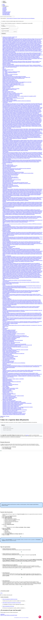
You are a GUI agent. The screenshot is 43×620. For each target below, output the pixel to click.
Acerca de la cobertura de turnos (32, 155)
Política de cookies (3, 615)
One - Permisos (5, 73)
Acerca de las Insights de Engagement (12, 314)
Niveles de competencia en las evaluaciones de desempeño (16, 302)
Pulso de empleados (6, 324)
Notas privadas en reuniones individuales (11, 322)
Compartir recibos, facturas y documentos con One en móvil (12, 93)
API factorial (5, 363)
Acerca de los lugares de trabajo (32, 43)
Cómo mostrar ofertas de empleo (15, 270)
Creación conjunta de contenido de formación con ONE (12, 345)
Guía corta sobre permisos (17, 285)
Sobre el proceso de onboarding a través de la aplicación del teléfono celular (15, 61)
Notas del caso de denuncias (29, 317)
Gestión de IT (5, 368)
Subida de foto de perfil (14, 58)
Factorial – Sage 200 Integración (11, 198)
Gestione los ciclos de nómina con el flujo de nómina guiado (19, 195)
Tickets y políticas (5, 386)
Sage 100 (33, 199)
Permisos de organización (7, 287)
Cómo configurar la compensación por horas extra (18, 113)
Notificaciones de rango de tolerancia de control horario (12, 381)
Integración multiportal (32, 272)
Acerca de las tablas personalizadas (21, 43)
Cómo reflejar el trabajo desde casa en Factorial (10, 121)
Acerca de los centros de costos (8, 209)
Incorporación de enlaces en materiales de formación (11, 337)
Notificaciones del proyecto (7, 379)
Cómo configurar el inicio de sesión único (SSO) (14, 39)
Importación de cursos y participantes (9, 343)
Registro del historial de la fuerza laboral (13, 210)
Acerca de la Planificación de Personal (9, 226)
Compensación (5, 188)
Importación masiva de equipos (30, 251)
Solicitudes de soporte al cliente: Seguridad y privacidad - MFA (13, 407)
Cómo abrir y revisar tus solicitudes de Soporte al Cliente (12, 401)
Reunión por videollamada (32, 321)
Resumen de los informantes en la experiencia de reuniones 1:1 (28, 322)
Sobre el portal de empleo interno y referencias (26, 264)
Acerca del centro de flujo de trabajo (24, 290)
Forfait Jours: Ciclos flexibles (7, 148)
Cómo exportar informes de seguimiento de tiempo (31, 108)
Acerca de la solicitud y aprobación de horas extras (24, 104)
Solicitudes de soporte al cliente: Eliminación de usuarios (12, 408)
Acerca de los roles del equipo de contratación (24, 274)
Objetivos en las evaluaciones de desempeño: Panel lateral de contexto (25, 303)
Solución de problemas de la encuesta (35, 315)
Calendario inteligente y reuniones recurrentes (10, 323)
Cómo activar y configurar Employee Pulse (10, 325)
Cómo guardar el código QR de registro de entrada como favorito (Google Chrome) (16, 115)
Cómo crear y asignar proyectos (8, 164)
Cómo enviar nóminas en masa (21, 242)
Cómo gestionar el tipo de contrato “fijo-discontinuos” (14, 258)
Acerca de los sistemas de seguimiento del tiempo (26, 106)
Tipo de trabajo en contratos (29, 261)
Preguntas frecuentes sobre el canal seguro (17, 317)
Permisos (4, 284)
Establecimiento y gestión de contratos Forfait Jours (32, 118)
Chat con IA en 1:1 (16, 321)
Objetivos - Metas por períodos (8, 98)
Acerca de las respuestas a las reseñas (21, 299)
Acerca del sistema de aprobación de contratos (32, 256)
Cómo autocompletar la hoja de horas (15, 110)
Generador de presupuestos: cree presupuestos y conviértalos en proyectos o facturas (16, 183)
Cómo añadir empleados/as (12, 45)
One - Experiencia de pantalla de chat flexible (10, 74)
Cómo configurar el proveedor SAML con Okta (28, 40)
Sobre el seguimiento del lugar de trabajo (9, 104)
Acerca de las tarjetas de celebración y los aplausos (20, 310)
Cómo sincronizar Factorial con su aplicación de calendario (26, 54)
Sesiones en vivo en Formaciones (8, 357)
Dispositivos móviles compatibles (33, 61)
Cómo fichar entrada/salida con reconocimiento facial (22, 109)
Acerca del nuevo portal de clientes (8, 398)
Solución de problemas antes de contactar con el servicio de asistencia (14, 411)
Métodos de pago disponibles (7, 399)
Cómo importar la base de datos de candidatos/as (18, 269)
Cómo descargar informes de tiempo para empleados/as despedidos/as (24, 123)
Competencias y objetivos (7, 305)
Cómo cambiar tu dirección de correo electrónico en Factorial (29, 56)
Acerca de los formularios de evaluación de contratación (29, 268)
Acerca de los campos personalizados (9, 43)
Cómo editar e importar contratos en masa (26, 257)
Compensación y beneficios (7, 187)
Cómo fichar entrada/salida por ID (36, 103)
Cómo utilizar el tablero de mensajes (28, 266)
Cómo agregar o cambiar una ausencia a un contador (33, 111)
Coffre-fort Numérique (6, 245)
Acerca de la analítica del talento (20, 301)
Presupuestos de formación (7, 347)
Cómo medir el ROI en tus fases (8, 181)
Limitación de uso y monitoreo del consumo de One (11, 94)
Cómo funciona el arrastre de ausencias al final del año (32, 147)
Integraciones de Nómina (7, 196)
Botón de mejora (5, 90)
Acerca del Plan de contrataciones (11, 276)
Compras (4, 219)
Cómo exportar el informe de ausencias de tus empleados (28, 131)
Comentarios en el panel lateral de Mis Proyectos (11, 177)
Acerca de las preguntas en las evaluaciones (10, 300)
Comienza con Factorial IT (7, 370)
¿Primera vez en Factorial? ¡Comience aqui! (10, 36)
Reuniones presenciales (23, 321)
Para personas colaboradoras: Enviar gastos (16, 217)
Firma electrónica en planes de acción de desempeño (19, 238)
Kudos (4, 327)
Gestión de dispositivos (11, 371)
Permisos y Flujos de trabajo (7, 283)
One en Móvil (5, 70)
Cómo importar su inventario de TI (14, 373)
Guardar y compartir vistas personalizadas (18, 50)
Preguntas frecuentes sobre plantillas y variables (26, 234)
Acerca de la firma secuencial (32, 238)
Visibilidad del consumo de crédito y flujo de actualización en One (13, 78)
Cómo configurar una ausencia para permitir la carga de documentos (23, 148)
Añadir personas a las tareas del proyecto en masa (11, 186)
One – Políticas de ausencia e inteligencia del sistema (11, 71)
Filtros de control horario (8, 123)
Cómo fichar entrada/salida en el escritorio (15, 108)
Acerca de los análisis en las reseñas (8, 299)
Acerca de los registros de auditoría (30, 41)
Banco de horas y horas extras (32, 113)
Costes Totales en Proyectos (7, 178)
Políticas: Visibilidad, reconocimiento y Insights (10, 388)
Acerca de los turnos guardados (36, 153)
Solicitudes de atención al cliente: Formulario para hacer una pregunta (14, 402)
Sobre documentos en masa (15, 241)
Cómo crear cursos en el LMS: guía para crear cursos (11, 342)
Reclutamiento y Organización (8, 247)
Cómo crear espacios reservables (24, 282)
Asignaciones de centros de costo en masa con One (11, 95)
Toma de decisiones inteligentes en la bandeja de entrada (20, 47)
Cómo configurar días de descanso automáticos (10, 152)
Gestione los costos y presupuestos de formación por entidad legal (13, 353)
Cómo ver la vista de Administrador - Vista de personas (12, 169)
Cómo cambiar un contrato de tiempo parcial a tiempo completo (25, 260)
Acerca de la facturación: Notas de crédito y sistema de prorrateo (13, 395)
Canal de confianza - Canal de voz (8, 318)
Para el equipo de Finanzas (7, 218)
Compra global (25, 371)
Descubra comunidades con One (8, 69)
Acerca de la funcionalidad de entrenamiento (10, 331)
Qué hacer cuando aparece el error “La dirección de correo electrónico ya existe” (16, 65)
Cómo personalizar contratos (28, 258)
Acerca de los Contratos (20, 256)
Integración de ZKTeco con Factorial (19, 365)
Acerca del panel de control (21, 52)
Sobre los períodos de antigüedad (11, 142)
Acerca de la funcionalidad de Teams (20, 249)
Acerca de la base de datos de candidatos (9, 263)
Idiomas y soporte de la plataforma (35, 65)
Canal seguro (5, 316)
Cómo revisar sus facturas (7, 394)
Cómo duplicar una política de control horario (13, 127)
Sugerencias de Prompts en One (8, 86)
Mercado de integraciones (7, 364)
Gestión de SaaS (33, 370)
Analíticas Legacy (5, 297)
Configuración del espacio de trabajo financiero (30, 212)
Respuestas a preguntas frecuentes (8, 64)
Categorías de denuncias (38, 317)
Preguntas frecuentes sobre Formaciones (9, 332)
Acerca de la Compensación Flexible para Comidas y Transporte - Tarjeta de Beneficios (17, 202)
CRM (3, 222)
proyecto (27, 435)
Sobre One (4, 68)
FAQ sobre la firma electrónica (27, 237)
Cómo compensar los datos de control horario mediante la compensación (29, 191)
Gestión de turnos (5, 151)
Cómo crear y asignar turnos (23, 152)
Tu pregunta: (3, 26)
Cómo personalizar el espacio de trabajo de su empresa (18, 42)
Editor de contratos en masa (24, 259)
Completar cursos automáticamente (8, 341)
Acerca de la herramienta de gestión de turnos (13, 153)
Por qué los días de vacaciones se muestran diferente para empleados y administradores (22, 138)
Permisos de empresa (27, 287)
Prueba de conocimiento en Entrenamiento (10, 338)
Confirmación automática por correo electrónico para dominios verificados (19, 59)
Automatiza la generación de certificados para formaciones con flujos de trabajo (16, 336)
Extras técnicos (34, 218)
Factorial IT (4, 369)
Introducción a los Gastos (7, 216)
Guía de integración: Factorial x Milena (32, 197)
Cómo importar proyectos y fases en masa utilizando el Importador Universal (15, 182)
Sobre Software (5, 220)
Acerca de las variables (14, 234)
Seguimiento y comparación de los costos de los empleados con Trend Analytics (23, 211)
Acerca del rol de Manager (30, 249)
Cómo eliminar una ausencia (9, 136)
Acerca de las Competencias (20, 306)
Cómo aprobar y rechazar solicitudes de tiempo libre (31, 129)
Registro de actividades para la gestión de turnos (22, 158)
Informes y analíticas (6, 293)
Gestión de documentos (6, 240)
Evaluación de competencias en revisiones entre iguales (15, 307)
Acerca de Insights (6, 294)
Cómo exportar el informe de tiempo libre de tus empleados (12, 145)
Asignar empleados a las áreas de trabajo (23, 252)
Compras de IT (14, 370)
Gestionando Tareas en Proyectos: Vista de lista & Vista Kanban (13, 172)
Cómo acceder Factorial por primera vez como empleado (27, 58)
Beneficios (4, 201)
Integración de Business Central (8, 365)
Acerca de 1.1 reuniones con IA (8, 321)
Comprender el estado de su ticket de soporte (10, 410)
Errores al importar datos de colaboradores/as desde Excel (21, 44)
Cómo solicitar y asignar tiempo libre (36, 144)
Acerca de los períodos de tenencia (28, 145)
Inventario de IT (5, 372)
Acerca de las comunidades (33, 310)
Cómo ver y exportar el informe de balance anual (20, 157)
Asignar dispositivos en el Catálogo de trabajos (27, 373)
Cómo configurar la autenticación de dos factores (25, 45)
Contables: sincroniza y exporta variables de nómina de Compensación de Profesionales (26, 193)
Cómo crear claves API (21, 41)
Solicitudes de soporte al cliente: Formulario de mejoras (12, 405)
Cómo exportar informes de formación (9, 330)
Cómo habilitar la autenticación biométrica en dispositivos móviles (19, 55)
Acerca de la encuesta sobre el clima (36, 314)
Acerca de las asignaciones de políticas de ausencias (26, 142)
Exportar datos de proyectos (8, 428)
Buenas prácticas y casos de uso (27, 218)
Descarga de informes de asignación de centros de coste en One (13, 82)
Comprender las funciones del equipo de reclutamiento (16, 251)
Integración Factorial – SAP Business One (32, 366)
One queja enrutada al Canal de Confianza (10, 99)
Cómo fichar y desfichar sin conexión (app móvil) (16, 125)
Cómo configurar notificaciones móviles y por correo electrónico (18, 53)
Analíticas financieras (6, 208)
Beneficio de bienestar (35, 202)
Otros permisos (34, 287)
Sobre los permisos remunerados (25, 133)
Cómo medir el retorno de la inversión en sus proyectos (12, 179)
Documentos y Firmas (6, 230)
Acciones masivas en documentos (30, 243)
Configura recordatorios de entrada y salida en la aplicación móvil (13, 118)
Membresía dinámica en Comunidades (18, 311)
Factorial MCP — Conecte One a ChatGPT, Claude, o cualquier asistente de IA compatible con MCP (19, 96)
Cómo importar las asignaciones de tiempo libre (34, 114)
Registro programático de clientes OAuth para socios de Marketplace (14, 362)
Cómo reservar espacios (15, 282)
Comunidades (5, 309)
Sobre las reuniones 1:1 (35, 300)
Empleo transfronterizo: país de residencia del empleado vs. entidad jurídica (18, 48)
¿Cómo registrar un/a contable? (8, 192)
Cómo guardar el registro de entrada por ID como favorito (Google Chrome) (21, 116)
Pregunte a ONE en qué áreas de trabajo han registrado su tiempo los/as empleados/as (17, 100)
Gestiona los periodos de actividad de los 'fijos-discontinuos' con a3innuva (19, 199)
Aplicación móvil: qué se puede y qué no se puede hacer (22, 49)
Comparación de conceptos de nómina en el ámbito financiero (22, 213)
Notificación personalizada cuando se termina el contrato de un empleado (19, 292)
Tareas (4, 279)
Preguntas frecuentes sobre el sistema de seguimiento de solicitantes (17, 272)
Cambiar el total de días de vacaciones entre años (15, 147)
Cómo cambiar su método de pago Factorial (10, 397)
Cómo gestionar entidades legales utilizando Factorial (11, 38)
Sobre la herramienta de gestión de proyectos (10, 165)
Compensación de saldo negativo (15, 122)
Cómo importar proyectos (7, 167)
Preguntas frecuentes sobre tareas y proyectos (10, 176)
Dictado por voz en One (6, 87)
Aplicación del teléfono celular (8, 60)
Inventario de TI (5, 373)
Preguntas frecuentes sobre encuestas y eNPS (10, 315)
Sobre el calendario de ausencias (15, 132)
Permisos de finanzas (8, 288)
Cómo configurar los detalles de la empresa (27, 38)
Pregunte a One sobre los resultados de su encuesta (11, 88)
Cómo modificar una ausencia (19, 136)
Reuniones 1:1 (5, 320)
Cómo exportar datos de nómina (8, 189)
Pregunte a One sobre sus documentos (9, 79)
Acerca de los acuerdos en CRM (18, 223)
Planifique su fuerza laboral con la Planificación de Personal (25, 214)
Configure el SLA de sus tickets (8, 392)
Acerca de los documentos (7, 241)
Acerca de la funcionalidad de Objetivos (9, 306)
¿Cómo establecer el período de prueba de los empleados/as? (26, 250)
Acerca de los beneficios (31, 203)
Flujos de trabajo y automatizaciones (9, 289)
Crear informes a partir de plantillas (27, 295)
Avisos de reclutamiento (6, 382)
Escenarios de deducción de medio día (22, 161)
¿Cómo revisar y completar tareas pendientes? (10, 280)
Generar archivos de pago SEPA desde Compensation (29, 192)
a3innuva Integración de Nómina (8, 197)
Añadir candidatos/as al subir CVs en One (9, 89)
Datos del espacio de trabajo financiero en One (10, 81)
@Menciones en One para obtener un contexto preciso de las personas (14, 76)
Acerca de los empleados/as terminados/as (9, 256)
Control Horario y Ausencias (7, 101)
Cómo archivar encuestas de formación (9, 359)
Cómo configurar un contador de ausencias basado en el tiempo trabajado (15, 140)
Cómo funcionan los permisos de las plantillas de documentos (29, 233)
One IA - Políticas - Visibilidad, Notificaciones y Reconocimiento (13, 84)
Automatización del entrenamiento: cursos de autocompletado (13, 340)
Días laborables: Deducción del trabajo (29, 160)
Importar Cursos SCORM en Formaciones (10, 350)
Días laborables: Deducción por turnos (16, 160)
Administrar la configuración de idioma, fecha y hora (11, 57)
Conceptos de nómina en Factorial (10, 191)
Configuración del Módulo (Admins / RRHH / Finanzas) (20, 216)
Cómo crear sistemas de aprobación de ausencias (15, 129)
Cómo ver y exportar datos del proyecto (9, 166)
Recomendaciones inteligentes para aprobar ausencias (11, 135)
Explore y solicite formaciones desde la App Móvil (11, 351)
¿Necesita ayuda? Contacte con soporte (9, 400)
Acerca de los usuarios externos (8, 285)
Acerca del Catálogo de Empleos (8, 249)
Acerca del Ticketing (6, 387)
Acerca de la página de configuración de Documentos (29, 241)
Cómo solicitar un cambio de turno (33, 156)
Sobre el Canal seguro (6, 317)
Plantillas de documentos (7, 231)
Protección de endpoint (18, 371)
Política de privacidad (10, 615)
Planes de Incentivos (6, 195)
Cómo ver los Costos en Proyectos (8, 170)
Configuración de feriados (34, 115)
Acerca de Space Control (7, 282)
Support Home (2, 416)
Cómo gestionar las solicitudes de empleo (30, 273)
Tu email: (2, 25)
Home (4, 4)
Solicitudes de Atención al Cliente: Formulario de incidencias (13, 404)
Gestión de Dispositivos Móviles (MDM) (23, 370)
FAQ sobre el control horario (21, 114)
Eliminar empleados (39, 260)
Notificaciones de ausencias (7, 383)
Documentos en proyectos (7, 175)
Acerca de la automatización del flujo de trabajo (10, 290)
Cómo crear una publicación (7, 310)
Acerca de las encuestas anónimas (24, 314)
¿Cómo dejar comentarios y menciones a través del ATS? (18, 265)
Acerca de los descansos (14, 106)
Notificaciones (5, 377)
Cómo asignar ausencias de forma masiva (18, 134)
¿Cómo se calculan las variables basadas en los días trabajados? (30, 194)
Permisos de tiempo (14, 287)
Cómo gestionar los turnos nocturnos (34, 154)
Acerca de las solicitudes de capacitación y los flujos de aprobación (14, 333)
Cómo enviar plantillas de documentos (12, 233)
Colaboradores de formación (7, 354)
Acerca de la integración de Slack (8, 361)
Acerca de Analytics (36, 295)
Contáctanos (2, 614)
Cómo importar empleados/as (25, 46)
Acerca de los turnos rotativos (7, 154)
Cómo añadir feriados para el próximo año (22, 146)
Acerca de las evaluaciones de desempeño (24, 300)
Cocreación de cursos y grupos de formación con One (11, 83)
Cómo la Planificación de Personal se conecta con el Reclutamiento (22, 228)
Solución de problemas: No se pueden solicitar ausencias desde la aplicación (24, 137)
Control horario (5, 102)
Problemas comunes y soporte (16, 218)
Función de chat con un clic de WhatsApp (27, 18)
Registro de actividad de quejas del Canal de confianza (23, 318)
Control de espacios (6, 281)
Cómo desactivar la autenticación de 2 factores (12, 46)
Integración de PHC (22, 197)
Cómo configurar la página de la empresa (34, 42)
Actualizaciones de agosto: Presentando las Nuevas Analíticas (25, 294)
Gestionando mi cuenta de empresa (8, 37)
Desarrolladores (30, 371)
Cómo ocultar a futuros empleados (11, 252)
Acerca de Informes (12, 294)
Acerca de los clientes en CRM (29, 223)
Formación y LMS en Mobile (7, 348)
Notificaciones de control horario (35, 117)
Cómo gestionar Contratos (14, 257)
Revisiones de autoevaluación (11, 304)
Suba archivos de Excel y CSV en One (9, 92)
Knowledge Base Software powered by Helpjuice (21, 617)
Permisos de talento (21, 287)
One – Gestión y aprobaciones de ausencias (10, 72)
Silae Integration (16, 197)
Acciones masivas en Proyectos (8, 184)
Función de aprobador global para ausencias (32, 134)
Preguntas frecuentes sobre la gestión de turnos (20, 154)
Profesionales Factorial (17, 192)
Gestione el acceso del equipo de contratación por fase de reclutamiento (25, 277)
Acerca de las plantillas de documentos (9, 232)
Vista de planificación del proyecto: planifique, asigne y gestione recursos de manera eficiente (18, 173)
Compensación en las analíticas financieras (27, 210)
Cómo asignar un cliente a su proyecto (9, 171)
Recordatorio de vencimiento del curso (9, 334)
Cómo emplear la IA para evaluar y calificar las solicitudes (30, 270)
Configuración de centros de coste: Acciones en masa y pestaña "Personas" (22, 212)
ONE (3, 67)
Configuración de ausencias (7, 139)
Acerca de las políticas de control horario (9, 103)
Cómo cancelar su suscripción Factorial (9, 396)
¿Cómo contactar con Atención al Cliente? (13, 18)
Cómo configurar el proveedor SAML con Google (30, 39)
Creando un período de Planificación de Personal (23, 226)
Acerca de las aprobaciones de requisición (13, 268)
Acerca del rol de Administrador (27, 285)
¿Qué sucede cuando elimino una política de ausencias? (18, 141)
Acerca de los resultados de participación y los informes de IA (27, 325)
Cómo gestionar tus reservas (34, 282)
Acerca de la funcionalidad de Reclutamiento (23, 263)
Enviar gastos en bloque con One (8, 91)
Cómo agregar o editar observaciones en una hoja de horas (19, 117)
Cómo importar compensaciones (18, 189)
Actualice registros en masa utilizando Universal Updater (26, 253)
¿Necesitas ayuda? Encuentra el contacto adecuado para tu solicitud (14, 414)
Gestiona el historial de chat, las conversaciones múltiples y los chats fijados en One (16, 77)
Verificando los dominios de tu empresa (31, 50)
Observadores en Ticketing (7, 390)
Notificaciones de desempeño (7, 385)
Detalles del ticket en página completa (9, 389)
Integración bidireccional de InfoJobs (9, 367)
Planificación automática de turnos (34, 157)
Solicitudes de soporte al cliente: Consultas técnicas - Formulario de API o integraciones (17, 403)
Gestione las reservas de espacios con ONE (10, 80)
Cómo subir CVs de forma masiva (17, 273)
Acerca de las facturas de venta (8, 223)
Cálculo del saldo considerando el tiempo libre (18, 120)
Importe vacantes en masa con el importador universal (26, 276)
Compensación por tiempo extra (18, 111)
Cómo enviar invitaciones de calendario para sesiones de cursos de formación (15, 346)
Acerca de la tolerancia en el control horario (23, 103)
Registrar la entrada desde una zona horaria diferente (27, 124)
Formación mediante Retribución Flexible (20, 203)
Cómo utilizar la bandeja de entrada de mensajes (14, 266)
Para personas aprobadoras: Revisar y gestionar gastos (33, 217)
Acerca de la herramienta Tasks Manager (24, 280)
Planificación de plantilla (7, 225)
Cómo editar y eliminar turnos (26, 153)
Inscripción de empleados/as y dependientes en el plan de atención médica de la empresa (27, 204)
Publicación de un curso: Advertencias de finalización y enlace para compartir (15, 349)
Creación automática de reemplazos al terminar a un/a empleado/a (13, 261)
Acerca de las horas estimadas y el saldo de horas (19, 105)
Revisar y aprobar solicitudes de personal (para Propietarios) (23, 227)
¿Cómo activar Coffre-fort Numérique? (9, 246)
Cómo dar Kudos (5, 328)
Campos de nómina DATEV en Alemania (21, 200)
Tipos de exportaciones (7, 429)
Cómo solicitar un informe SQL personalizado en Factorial (12, 412)
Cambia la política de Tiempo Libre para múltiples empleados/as (31, 149)
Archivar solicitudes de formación (8, 355)
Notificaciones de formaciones (8, 380)
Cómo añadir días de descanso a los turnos (20, 155)
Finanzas (4, 207)
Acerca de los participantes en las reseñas (34, 299)
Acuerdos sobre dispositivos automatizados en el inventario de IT (31, 374)
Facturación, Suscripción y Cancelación (9, 393)
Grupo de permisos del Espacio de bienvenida (18, 286)
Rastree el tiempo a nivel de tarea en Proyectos (10, 185)
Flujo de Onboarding (11, 291)
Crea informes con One (17, 295)
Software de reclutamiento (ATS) (8, 262)
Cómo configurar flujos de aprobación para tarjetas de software (18, 220)
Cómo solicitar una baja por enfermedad (30, 136)
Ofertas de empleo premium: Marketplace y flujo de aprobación (19, 275)
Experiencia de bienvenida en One (8, 85)
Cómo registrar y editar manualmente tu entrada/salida (24, 107)
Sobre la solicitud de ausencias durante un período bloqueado (27, 130)
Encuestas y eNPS (6, 312)
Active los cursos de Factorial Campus (9, 358)
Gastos (4, 215)
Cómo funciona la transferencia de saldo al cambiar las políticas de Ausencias (15, 150)
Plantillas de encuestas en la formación (9, 339)
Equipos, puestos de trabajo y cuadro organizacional (11, 248)
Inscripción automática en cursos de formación (10, 356)
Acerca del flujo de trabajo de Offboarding (22, 291)
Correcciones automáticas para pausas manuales (34, 120)
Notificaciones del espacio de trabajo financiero (10, 384)
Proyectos (4, 163)
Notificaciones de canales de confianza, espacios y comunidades (13, 378)
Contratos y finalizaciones (7, 255)
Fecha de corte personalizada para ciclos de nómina (11, 194)
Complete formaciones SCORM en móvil (9, 352)
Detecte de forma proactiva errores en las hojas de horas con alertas (14, 119)
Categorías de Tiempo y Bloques (23, 121)
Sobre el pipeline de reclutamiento (12, 264)
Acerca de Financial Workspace (18, 209)
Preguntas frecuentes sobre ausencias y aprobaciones (30, 132)
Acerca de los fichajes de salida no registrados (28, 110)
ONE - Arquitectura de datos (7, 75)
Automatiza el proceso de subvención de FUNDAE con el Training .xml (14, 335)
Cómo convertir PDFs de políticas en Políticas (26, 244)
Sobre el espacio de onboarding (31, 269)
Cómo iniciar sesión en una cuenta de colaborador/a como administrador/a (15, 409)
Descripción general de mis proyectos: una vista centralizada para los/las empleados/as (17, 168)
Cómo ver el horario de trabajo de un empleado (28, 57)
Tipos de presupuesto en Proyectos (8, 180)
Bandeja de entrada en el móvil (20, 62)
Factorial (15, 615)
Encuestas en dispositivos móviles (23, 315)
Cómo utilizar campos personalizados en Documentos (15, 243)
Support (4, 5)
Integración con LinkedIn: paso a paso (18, 366)
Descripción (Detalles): (5, 28)
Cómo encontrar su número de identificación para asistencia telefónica (14, 413)
